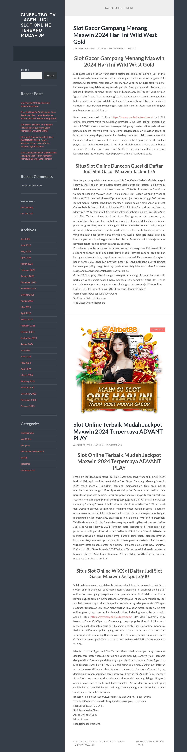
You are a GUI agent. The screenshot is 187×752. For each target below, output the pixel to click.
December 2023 (28, 393)
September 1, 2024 (84, 48)
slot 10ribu (26, 439)
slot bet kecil (27, 213)
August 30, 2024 (82, 445)
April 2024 (26, 369)
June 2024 (26, 356)
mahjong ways (27, 433)
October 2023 (27, 406)
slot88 (24, 457)
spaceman (25, 463)
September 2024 (29, 338)
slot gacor (25, 445)
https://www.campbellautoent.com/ (132, 117)
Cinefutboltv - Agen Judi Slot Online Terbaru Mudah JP (38, 25)
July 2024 (25, 350)
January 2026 (27, 276)
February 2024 (28, 381)
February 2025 (28, 325)
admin (102, 48)
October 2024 (27, 332)
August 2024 (27, 344)
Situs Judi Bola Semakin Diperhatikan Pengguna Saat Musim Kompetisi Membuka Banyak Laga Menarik (39, 155)
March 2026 (27, 263)
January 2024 (27, 387)
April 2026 (26, 257)
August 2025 (27, 300)
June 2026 (26, 245)
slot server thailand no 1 (32, 451)
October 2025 (27, 294)
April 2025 (26, 313)
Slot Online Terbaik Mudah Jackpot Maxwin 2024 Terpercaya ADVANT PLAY (118, 431)
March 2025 (27, 319)
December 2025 (28, 282)
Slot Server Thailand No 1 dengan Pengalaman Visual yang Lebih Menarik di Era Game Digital (37, 127)
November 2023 (29, 400)
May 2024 (26, 362)
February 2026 (28, 270)
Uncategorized (28, 470)
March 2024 (27, 375)
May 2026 (26, 251)
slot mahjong (27, 207)
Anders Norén (155, 741)
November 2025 (29, 288)
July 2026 (25, 239)
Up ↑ (140, 745)
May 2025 (26, 307)
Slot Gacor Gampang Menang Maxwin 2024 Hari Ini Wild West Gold (115, 34)
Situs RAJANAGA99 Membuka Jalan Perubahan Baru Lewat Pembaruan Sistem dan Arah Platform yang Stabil (38, 115)
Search (25, 70)
